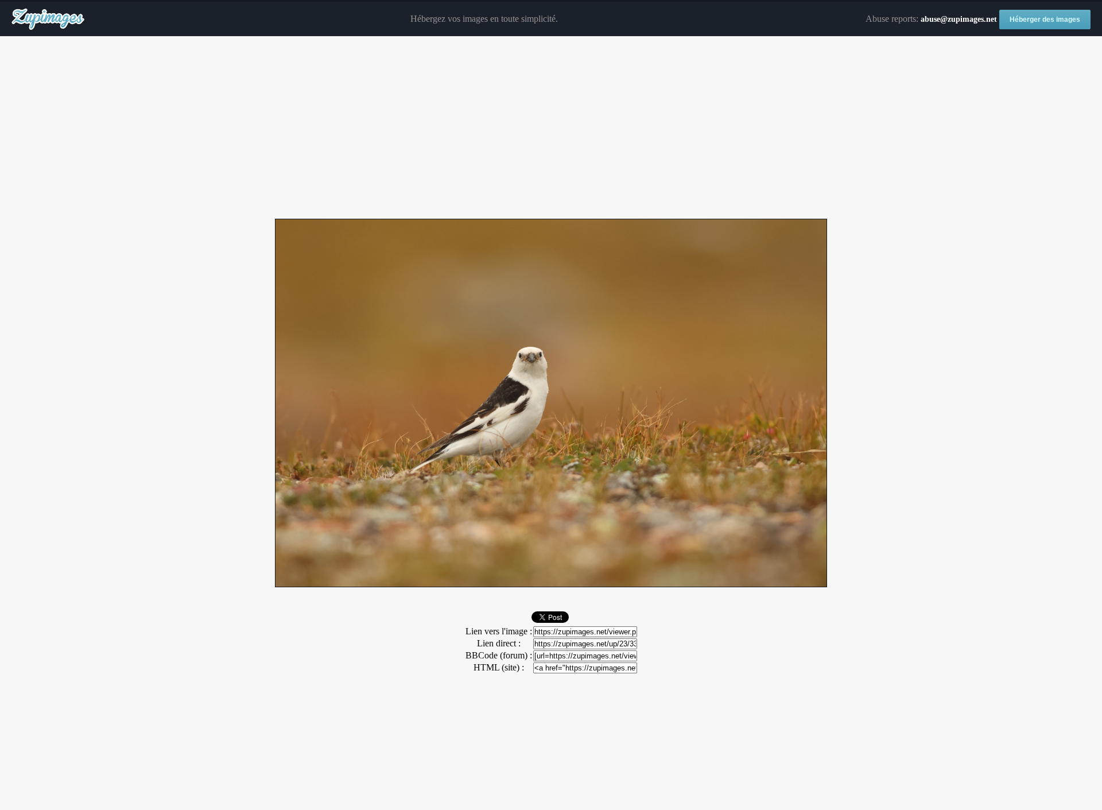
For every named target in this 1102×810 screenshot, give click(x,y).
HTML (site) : (499, 667)
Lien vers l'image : (498, 631)
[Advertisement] (551, 128)
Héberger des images (1045, 19)
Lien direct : (499, 643)
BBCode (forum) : (498, 655)
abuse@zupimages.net (959, 19)
